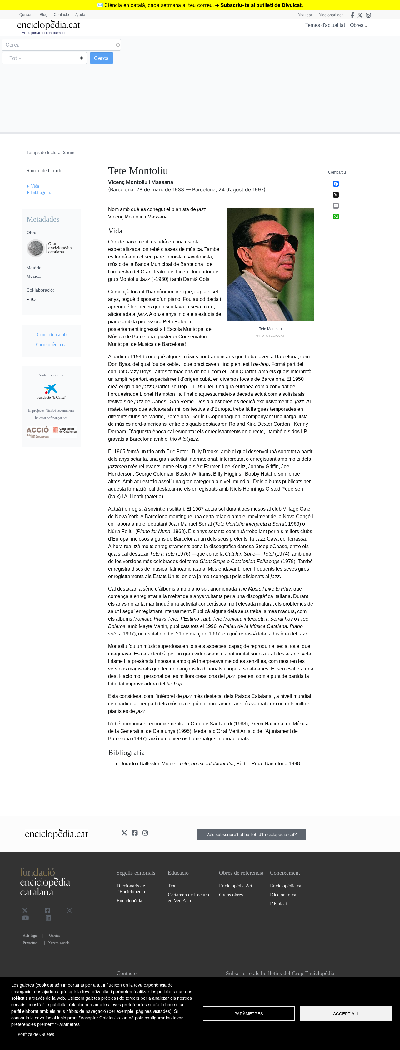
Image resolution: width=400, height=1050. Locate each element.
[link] (51, 340)
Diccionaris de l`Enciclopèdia (131, 888)
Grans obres (231, 894)
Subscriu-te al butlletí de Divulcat (261, 5)
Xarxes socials (59, 943)
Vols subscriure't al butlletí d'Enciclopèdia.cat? (251, 834)
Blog (44, 14)
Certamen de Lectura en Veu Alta (188, 897)
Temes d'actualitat (325, 25)
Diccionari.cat (330, 14)
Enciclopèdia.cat (286, 885)
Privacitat (30, 943)
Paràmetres (248, 1013)
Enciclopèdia (129, 900)
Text (172, 885)
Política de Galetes (36, 1034)
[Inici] (48, 25)
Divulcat (305, 14)
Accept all (346, 1013)
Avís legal (30, 935)
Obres (356, 25)
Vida (35, 186)
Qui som (26, 14)
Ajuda (80, 14)
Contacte (61, 14)
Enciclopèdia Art (235, 885)
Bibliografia (41, 192)
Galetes (54, 935)
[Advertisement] (299, 84)
